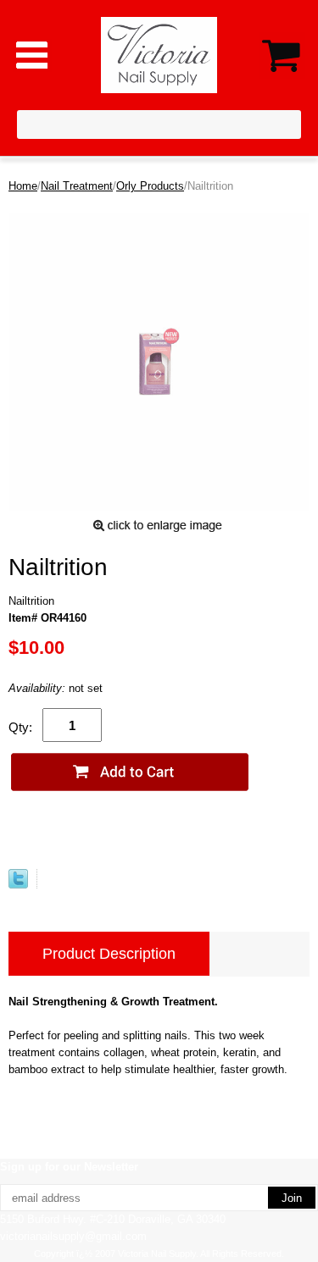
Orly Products (150, 186)
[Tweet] (18, 884)
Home (22, 186)
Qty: (20, 727)
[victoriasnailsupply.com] (159, 53)
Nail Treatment (77, 186)
